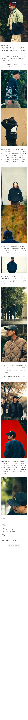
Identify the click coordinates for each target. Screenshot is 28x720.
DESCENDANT (14, 2)
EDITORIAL (16, 540)
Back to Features (14, 545)
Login (22, 2)
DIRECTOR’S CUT (7, 540)
